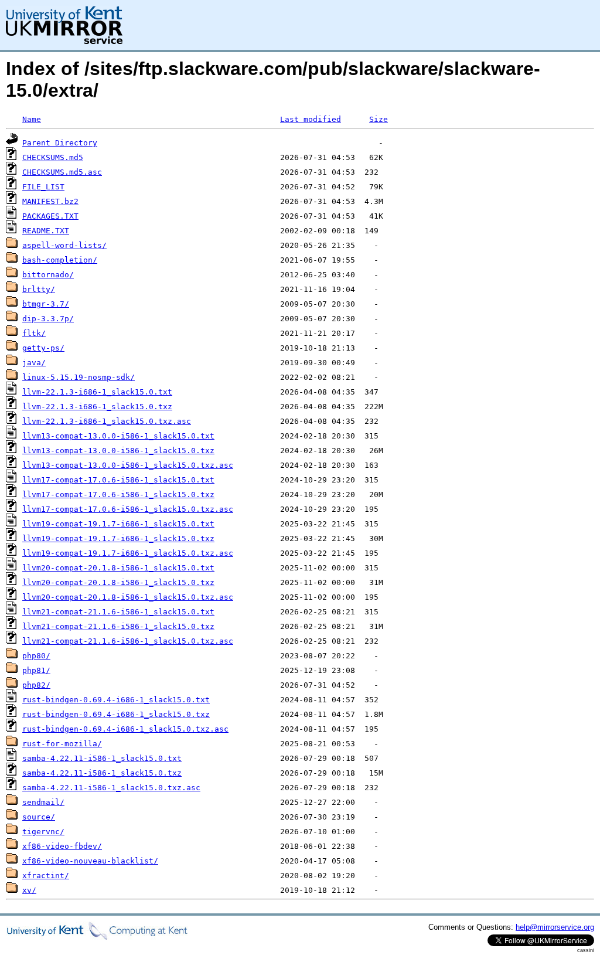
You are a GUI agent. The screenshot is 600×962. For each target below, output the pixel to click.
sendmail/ (43, 802)
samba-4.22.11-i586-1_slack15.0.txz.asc (111, 787)
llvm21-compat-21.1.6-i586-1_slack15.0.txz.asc (127, 641)
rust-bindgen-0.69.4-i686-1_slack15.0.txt (116, 699)
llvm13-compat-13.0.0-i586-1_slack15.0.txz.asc (127, 465)
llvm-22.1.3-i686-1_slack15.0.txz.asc (106, 421)
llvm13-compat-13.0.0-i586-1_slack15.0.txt (118, 435)
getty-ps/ (43, 348)
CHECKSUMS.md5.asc (62, 172)
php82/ (36, 685)
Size (378, 119)
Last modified (310, 119)
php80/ (36, 655)
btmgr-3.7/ (45, 304)
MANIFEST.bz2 (50, 201)
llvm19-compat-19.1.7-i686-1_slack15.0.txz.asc (127, 553)
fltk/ (34, 333)
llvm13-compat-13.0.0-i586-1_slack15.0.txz (118, 450)
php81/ (36, 670)
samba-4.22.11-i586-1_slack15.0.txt (102, 758)
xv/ (29, 890)
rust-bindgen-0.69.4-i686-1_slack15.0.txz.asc (125, 729)
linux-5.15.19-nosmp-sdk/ (78, 377)
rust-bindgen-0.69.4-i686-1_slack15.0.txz (116, 714)
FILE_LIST (43, 186)
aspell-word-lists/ (64, 245)
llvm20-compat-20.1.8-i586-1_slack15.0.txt (118, 567)
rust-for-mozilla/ (62, 743)
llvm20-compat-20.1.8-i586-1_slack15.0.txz (118, 582)
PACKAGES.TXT (50, 216)
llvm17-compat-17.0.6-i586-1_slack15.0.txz (118, 494)
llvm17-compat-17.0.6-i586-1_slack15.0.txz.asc (127, 509)
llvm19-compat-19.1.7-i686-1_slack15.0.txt (118, 523)
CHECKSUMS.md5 (52, 157)
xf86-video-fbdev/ (62, 846)
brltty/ (38, 289)
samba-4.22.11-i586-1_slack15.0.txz (102, 773)
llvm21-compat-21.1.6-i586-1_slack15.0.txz (118, 626)
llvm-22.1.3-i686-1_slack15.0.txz (97, 406)
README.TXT (45, 230)
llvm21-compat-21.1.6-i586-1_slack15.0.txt (118, 611)
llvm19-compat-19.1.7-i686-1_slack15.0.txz (118, 538)
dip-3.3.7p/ (48, 318)
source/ (38, 817)
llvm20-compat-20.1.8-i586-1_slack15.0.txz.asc (127, 597)
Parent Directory (59, 142)
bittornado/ (48, 274)
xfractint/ (45, 875)
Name (31, 119)
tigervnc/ (43, 831)
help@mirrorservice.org (555, 927)
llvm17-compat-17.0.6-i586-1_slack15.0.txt (118, 479)
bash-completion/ (59, 260)
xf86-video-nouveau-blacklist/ (90, 860)
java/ (34, 362)
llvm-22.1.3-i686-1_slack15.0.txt (97, 391)
